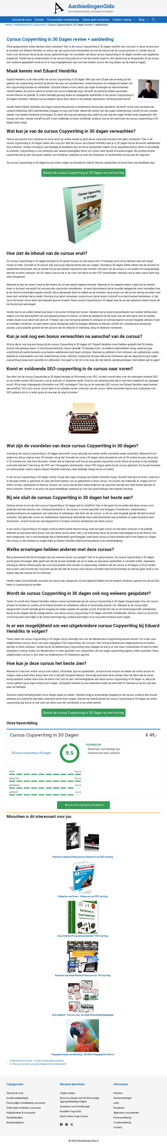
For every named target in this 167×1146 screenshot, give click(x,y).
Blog (141, 19)
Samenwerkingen (123, 1098)
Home (8, 24)
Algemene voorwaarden (126, 1112)
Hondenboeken (15, 1117)
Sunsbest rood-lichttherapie (75, 1106)
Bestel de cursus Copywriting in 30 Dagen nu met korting (83, 173)
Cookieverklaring (122, 1122)
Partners (118, 1093)
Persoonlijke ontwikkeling (63, 19)
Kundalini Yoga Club (70, 1111)
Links (116, 1102)
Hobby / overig (122, 19)
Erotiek (39, 19)
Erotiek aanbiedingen (18, 1098)
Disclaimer (119, 1107)
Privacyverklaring (122, 1117)
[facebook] (61, 1124)
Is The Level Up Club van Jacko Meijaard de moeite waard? (38, 1064)
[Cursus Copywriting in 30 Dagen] (31, 753)
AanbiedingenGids (91, 6)
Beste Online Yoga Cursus (74, 1116)
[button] (154, 19)
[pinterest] (66, 1124)
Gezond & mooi (21, 19)
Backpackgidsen (15, 1122)
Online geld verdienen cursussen (24, 1107)
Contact (118, 1127)
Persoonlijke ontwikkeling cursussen (26, 1102)
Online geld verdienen (95, 19)
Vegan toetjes (67, 1093)
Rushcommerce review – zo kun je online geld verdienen (37, 1060)
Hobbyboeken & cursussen (29, 24)
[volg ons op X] (71, 1124)
